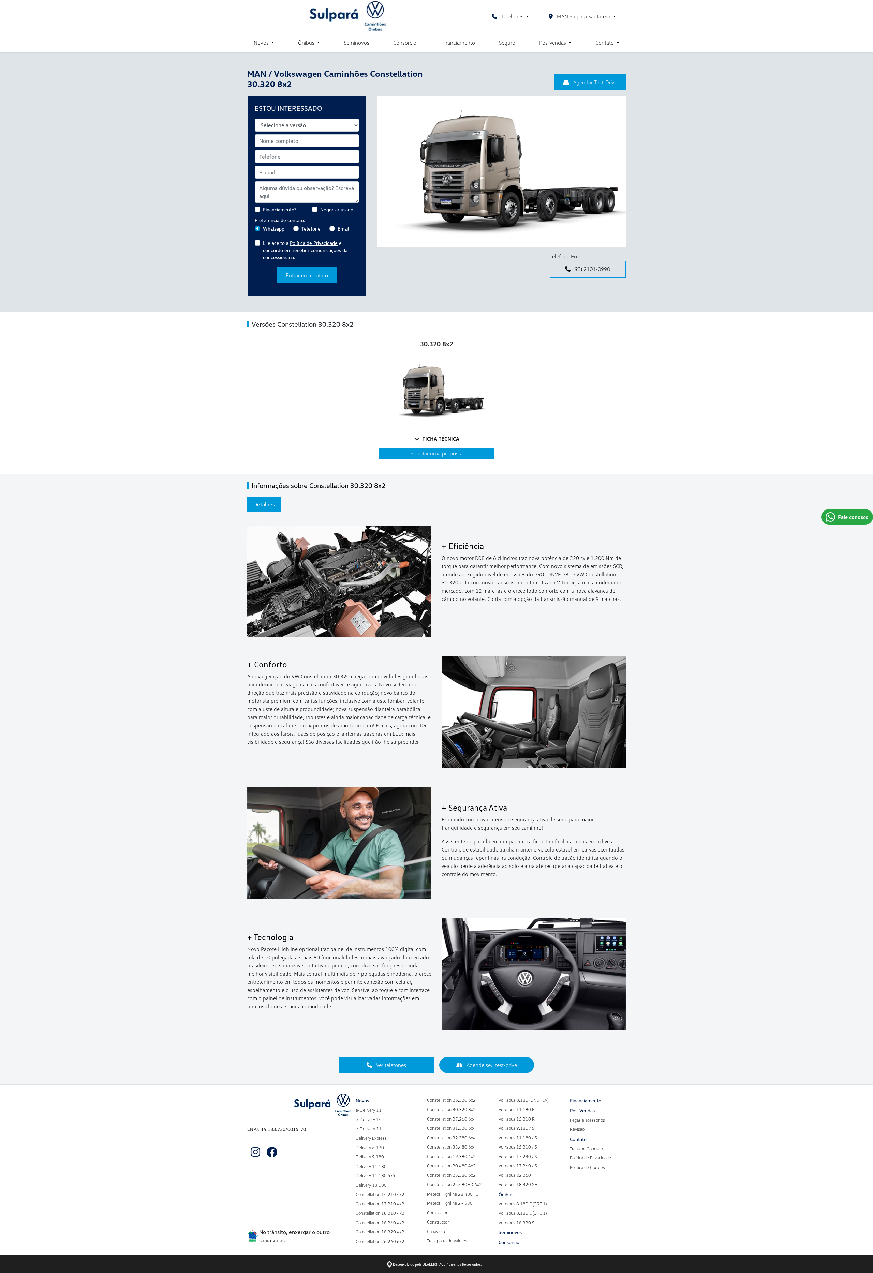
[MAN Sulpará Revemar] (349, 16)
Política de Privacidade (314, 243)
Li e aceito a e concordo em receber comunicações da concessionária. (305, 250)
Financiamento (457, 42)
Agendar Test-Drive (594, 82)
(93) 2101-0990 (591, 269)
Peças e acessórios (587, 1120)
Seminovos (356, 42)
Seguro (507, 42)
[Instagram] (255, 1152)
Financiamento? (279, 209)
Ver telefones (390, 1065)
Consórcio (404, 42)
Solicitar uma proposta (437, 453)
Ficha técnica (440, 438)
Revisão (577, 1129)
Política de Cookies (587, 1167)
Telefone (311, 229)
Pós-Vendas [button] (553, 42)
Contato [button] (605, 42)
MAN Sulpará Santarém (584, 16)
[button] (392, 171)
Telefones (512, 16)
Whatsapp (273, 229)
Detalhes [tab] (264, 504)
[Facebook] (272, 1152)
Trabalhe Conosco (586, 1148)
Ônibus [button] (307, 42)
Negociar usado (336, 209)
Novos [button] (262, 42)
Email (343, 229)
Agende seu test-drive (491, 1065)
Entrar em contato (307, 275)
